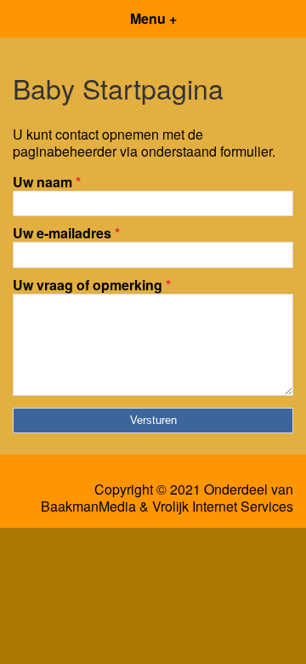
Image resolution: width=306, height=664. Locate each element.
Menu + (153, 18)
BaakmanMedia (88, 506)
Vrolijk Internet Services (222, 506)
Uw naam (47, 182)
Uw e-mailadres (66, 233)
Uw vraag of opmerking (92, 285)
